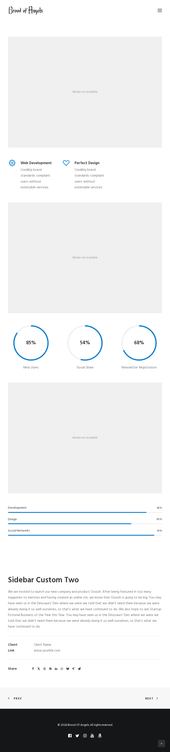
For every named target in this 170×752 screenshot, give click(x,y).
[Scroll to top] (161, 743)
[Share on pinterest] (50, 669)
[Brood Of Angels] (25, 10)
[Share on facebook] (33, 669)
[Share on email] (79, 669)
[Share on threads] (44, 669)
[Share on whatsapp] (61, 669)
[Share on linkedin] (56, 669)
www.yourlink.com (47, 650)
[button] (160, 10)
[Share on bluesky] (67, 669)
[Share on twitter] (38, 669)
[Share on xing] (73, 669)
